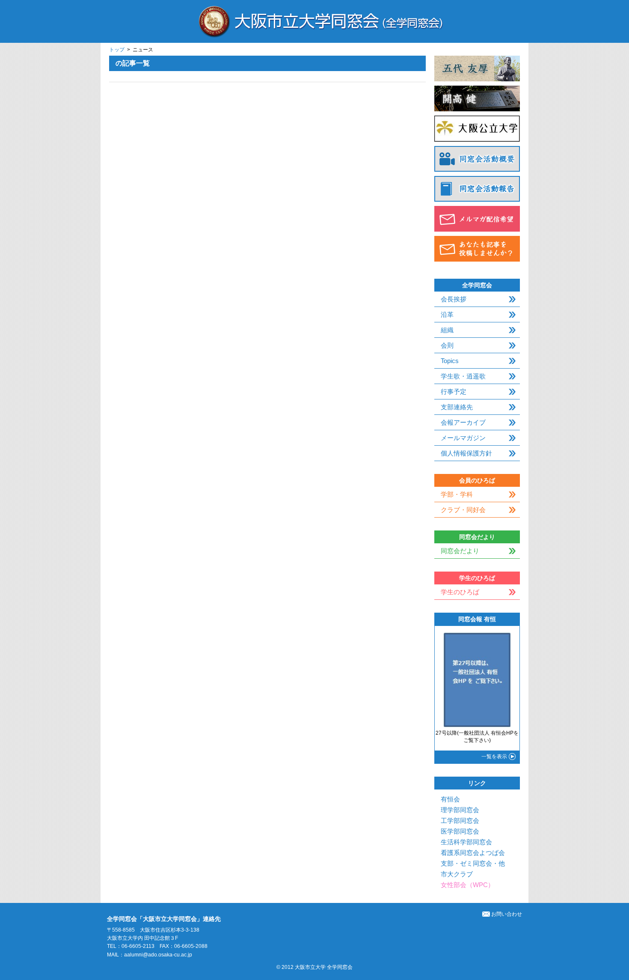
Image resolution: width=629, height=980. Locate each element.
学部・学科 (457, 494)
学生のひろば (460, 592)
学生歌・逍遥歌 (463, 376)
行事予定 (453, 391)
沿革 (447, 314)
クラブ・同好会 (463, 509)
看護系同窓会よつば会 (473, 852)
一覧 (494, 757)
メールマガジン (463, 437)
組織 (447, 330)
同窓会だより (460, 550)
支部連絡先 (457, 407)
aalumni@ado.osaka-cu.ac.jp (158, 955)
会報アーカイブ (463, 422)
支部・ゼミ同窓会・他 (473, 863)
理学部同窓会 (460, 809)
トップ (117, 50)
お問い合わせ (506, 914)
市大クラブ (457, 874)
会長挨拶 (453, 299)
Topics (450, 360)
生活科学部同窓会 (466, 842)
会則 (447, 345)
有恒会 (450, 799)
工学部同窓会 (460, 820)
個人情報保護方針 (466, 453)
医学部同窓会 (460, 831)
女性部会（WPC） (467, 884)
